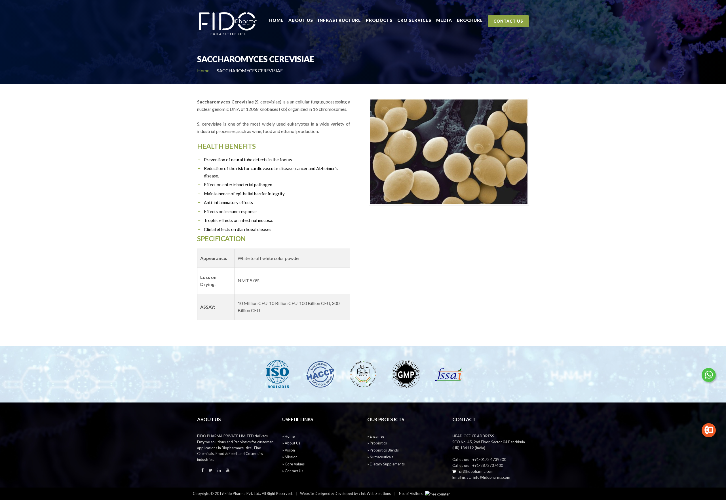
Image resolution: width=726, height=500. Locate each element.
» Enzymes (375, 436)
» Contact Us (292, 471)
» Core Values (293, 464)
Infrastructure (339, 20)
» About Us (291, 443)
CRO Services (414, 20)
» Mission (289, 457)
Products (379, 20)
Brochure (470, 20)
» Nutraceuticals (380, 457)
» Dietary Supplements (386, 464)
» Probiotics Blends (383, 450)
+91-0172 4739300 (488, 459)
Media (444, 20)
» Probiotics (377, 443)
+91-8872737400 (486, 465)
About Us (300, 20)
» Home (288, 436)
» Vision (288, 450)
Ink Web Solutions (376, 493)
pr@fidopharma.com (475, 471)
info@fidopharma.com (490, 477)
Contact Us (508, 21)
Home (276, 20)
